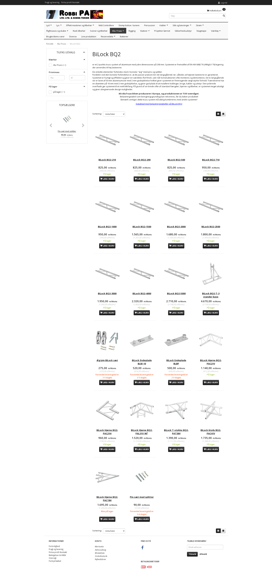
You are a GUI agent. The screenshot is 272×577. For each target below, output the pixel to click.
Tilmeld (192, 554)
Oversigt (52, 558)
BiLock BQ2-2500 (210, 226)
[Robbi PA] (74, 13)
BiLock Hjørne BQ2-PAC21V (211, 362)
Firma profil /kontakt (70, 2)
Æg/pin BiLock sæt (107, 360)
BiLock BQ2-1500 (142, 226)
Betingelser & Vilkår (57, 555)
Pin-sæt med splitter (67, 131)
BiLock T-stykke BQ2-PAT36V (176, 432)
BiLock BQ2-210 (107, 159)
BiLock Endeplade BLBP (176, 362)
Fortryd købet (55, 561)
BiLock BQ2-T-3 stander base (210, 295)
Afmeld (203, 554)
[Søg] (224, 15)
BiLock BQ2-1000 (107, 226)
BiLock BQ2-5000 (176, 293)
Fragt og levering (52, 2)
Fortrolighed (54, 546)
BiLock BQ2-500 (176, 159)
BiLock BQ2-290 (141, 159)
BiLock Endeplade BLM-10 (142, 362)
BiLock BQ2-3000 (107, 293)
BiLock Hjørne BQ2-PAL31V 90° (142, 432)
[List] (223, 114)
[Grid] (218, 114)
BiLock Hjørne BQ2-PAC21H (107, 432)
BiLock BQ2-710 (210, 159)
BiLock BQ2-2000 (176, 226)
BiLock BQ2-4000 (142, 293)
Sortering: (97, 113)
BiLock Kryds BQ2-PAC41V (211, 432)
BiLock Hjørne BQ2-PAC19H (107, 499)
